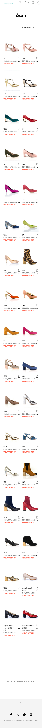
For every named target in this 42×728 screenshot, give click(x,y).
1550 (5, 129)
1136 (5, 376)
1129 (23, 200)
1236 (5, 341)
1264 (23, 305)
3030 (5, 517)
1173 (5, 58)
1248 (23, 164)
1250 (5, 164)
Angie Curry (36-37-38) (9, 666)
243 (5, 200)
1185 (23, 94)
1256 (23, 270)
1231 (5, 447)
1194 (5, 305)
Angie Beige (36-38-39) (28, 589)
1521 (23, 482)
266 (5, 270)
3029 (23, 553)
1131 (5, 482)
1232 (23, 411)
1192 (23, 58)
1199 (5, 411)
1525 (5, 553)
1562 (5, 588)
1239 (23, 341)
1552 (23, 447)
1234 (23, 376)
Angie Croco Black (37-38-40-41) (9, 628)
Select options (28, 595)
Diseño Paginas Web (27, 720)
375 (5, 94)
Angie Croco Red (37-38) (28, 627)
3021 (23, 517)
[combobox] (25, 27)
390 (23, 129)
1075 (5, 235)
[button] (20, 2)
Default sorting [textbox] (29, 28)
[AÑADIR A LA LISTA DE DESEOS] (19, 59)
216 (23, 235)
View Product (10, 64)
